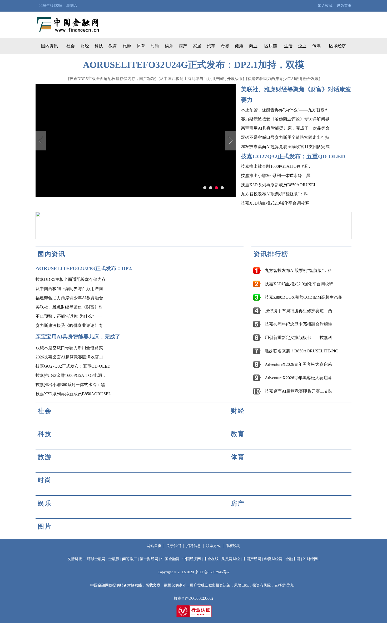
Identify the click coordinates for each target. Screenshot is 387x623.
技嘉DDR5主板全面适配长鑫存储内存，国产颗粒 (112, 79)
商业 (253, 46)
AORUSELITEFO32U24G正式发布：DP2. (84, 268)
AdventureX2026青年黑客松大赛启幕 (298, 364)
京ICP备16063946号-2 (212, 572)
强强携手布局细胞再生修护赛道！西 (298, 310)
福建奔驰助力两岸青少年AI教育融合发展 (283, 79)
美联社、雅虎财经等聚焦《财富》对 (69, 307)
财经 (85, 46)
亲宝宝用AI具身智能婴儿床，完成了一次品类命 (285, 128)
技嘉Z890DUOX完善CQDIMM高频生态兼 (303, 297)
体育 (141, 46)
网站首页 (154, 546)
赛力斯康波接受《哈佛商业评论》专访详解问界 (285, 119)
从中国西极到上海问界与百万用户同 (69, 288)
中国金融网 (170, 559)
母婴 (225, 46)
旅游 (127, 46)
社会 (70, 46)
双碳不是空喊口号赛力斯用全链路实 (69, 348)
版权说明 (233, 546)
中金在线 (211, 559)
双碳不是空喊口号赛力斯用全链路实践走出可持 (285, 137)
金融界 (113, 559)
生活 (288, 46)
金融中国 (292, 559)
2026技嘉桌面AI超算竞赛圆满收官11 (69, 357)
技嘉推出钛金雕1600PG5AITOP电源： (276, 166)
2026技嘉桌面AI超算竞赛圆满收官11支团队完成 (285, 146)
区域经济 (337, 46)
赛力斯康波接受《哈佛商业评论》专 (69, 325)
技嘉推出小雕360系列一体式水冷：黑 (275, 175)
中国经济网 (191, 559)
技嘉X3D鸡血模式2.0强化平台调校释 (275, 203)
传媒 (316, 46)
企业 (302, 46)
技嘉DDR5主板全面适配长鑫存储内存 (71, 279)
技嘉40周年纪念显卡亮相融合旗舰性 (298, 324)
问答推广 (129, 559)
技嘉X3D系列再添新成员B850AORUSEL (278, 185)
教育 (112, 46)
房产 (183, 46)
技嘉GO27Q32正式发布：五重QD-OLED (293, 156)
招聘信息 (193, 546)
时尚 (155, 46)
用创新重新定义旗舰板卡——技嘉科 (298, 337)
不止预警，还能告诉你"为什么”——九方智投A (284, 110)
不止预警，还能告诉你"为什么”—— (69, 316)
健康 (239, 46)
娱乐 (169, 46)
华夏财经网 (273, 559)
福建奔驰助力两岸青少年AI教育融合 (69, 298)
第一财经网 (149, 559)
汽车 (211, 46)
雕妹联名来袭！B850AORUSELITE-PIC (301, 351)
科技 (99, 46)
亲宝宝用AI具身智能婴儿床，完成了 (78, 337)
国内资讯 (49, 46)
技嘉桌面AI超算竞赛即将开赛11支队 (299, 391)
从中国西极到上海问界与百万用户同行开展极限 (201, 79)
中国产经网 (252, 559)
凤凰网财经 (230, 559)
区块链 (270, 46)
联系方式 (213, 546)
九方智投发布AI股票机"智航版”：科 (274, 194)
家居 (197, 46)
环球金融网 (96, 559)
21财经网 (310, 559)
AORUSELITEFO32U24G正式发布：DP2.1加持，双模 (193, 65)
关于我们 (173, 546)
